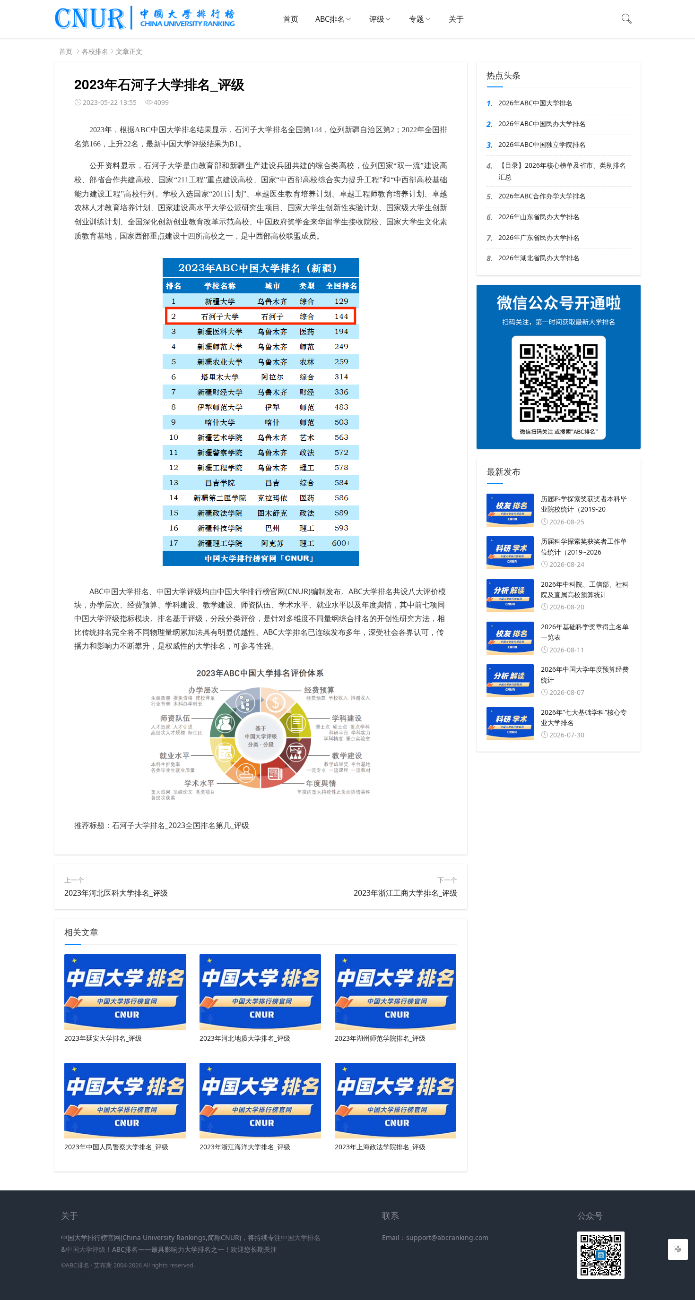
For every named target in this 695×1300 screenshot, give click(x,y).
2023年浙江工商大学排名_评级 (405, 893)
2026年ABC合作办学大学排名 (542, 195)
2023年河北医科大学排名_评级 (116, 893)
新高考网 (74, 1276)
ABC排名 (330, 19)
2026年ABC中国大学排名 (535, 102)
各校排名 (95, 51)
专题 (416, 19)
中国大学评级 (85, 1249)
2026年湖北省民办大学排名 (539, 257)
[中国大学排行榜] (144, 28)
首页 (290, 19)
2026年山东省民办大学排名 (539, 216)
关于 (456, 19)
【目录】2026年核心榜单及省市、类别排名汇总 (562, 171)
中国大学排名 (301, 1237)
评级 (376, 19)
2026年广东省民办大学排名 (539, 237)
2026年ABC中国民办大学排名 (542, 123)
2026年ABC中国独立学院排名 (542, 144)
